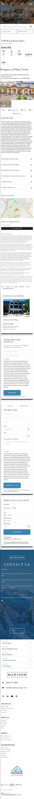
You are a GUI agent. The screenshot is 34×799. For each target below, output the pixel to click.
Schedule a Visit (24, 406)
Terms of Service (11, 491)
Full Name (4, 569)
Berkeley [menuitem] (3, 755)
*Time (5, 432)
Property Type (6, 643)
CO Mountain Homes (9, 660)
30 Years (7, 508)
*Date (5, 426)
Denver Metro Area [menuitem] (6, 736)
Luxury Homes (6, 666)
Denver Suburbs (7, 655)
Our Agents (12, 329)
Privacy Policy (27, 634)
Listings (7, 286)
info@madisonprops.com (16, 687)
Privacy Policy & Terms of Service (17, 383)
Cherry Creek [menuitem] (4, 748)
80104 (27, 286)
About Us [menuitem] (3, 720)
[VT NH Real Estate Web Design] (11, 794)
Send (13, 630)
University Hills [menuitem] (4, 757)
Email (2, 575)
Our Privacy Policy (6, 789)
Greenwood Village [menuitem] (6, 749)
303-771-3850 (9, 324)
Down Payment (7, 518)
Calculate (17, 532)
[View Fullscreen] (3, 206)
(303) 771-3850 (12, 682)
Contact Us (6, 329)
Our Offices (4, 710)
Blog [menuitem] (2, 728)
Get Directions (17, 228)
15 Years (14, 508)
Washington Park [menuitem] (5, 751)
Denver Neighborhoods (9, 649)
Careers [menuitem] (3, 726)
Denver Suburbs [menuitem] (5, 738)
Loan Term (6, 504)
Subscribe (12, 393)
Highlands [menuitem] (3, 753)
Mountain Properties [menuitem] (6, 739)
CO (11, 286)
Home (2, 286)
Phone (3, 581)
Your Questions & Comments (11, 439)
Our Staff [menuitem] (3, 724)
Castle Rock (22, 286)
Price (5, 512)
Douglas (15, 286)
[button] (31, 27)
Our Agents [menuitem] (4, 722)
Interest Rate (7, 523)
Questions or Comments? (8, 588)
